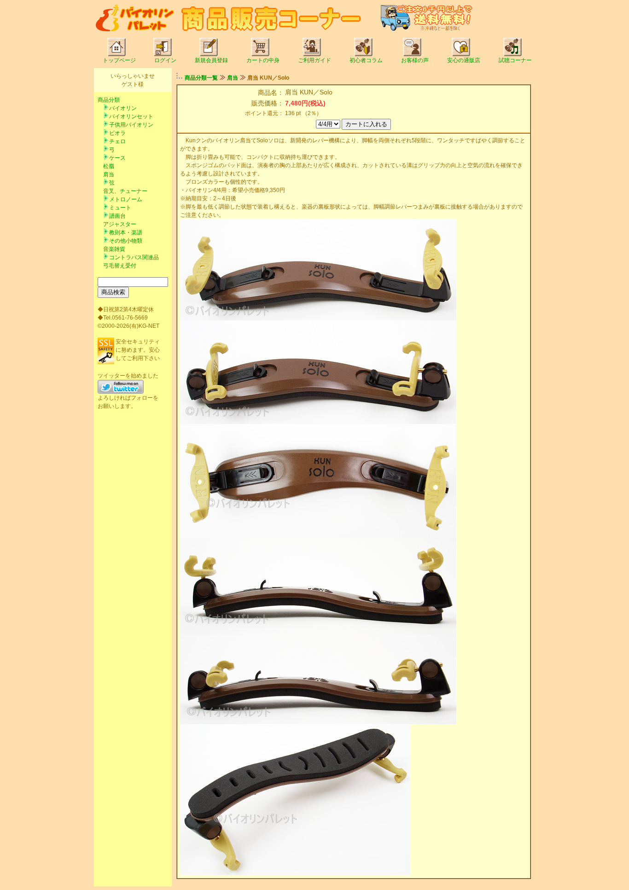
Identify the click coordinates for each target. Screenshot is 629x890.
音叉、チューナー (125, 191)
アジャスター (119, 224)
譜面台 (117, 216)
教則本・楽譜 (125, 232)
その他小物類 (125, 241)
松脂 (108, 166)
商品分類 (109, 100)
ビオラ (117, 133)
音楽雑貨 (114, 249)
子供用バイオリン (131, 125)
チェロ (117, 141)
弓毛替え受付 (119, 265)
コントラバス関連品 (134, 257)
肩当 (108, 174)
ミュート (120, 207)
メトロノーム (125, 199)
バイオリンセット (131, 116)
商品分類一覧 (201, 78)
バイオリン (123, 108)
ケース (117, 158)
